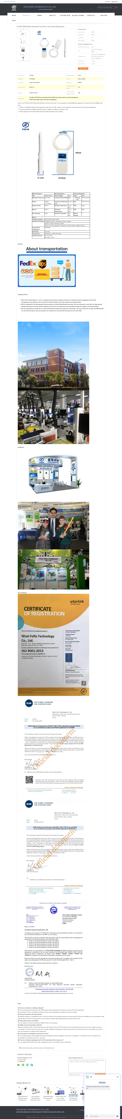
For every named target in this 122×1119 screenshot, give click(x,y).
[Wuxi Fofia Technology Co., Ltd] (13, 8)
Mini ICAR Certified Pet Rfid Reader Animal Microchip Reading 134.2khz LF (73, 1100)
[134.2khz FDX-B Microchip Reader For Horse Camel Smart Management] (23, 41)
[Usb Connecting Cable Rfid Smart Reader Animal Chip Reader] (35, 1090)
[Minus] (117, 1077)
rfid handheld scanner (49, 1048)
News (14, 20)
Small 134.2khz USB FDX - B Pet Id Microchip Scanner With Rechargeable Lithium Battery (61, 1100)
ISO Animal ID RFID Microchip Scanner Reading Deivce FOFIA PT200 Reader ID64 (23, 1100)
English (115, 1)
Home (14, 15)
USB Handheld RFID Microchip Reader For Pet (48, 1098)
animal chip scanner (38, 1048)
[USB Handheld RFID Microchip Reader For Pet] (48, 1090)
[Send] (117, 1116)
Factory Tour (65, 15)
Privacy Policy (36, 1117)
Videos (39, 15)
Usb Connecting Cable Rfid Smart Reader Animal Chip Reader (35, 1099)
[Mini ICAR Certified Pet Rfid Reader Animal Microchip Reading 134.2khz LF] (73, 1090)
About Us (52, 15)
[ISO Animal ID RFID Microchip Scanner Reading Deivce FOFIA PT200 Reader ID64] (22, 1090)
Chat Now (107, 1)
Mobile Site (30, 1117)
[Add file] (86, 1116)
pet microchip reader (27, 1048)
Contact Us (91, 15)
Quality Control (78, 15)
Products (26, 15)
